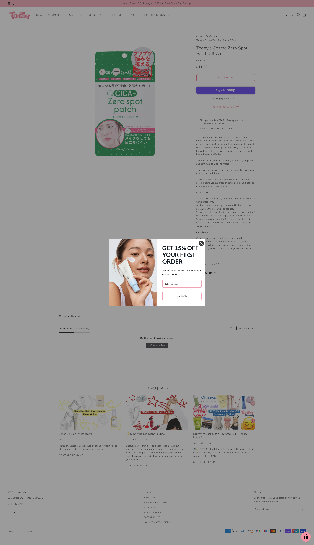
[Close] (201, 243)
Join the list (182, 295)
